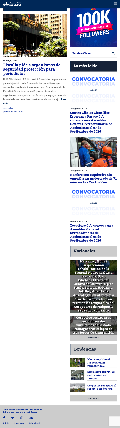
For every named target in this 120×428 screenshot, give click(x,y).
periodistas (8, 111)
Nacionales (8, 108)
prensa (17, 111)
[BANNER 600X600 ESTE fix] (93, 23)
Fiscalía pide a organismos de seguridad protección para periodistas (31, 69)
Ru (22, 111)
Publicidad (34, 423)
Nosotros (19, 423)
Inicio (6, 423)
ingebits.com (31, 412)
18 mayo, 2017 (10, 60)
